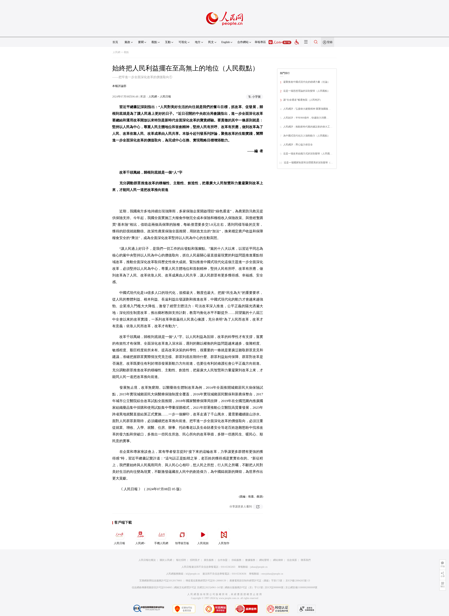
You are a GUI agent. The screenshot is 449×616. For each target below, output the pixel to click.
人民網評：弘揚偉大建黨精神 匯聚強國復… (307, 108)
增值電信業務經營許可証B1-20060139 (206, 580)
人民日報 (119, 543)
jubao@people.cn (258, 567)
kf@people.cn (193, 573)
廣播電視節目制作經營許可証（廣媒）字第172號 (255, 580)
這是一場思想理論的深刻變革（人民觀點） (306, 91)
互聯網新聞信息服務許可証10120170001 (160, 580)
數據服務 (250, 560)
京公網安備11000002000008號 (301, 587)
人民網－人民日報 (160, 96)
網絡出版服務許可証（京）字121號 (244, 587)
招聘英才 (195, 560)
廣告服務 (209, 560)
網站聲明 (264, 560)
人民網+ (140, 543)
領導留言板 (182, 543)
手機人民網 (161, 543)
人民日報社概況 (147, 560)
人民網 (116, 52)
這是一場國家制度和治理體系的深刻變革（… (308, 162)
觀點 (126, 52)
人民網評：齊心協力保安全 (298, 144)
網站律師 (278, 560)
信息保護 (292, 560)
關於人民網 (166, 560)
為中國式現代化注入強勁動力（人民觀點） (306, 135)
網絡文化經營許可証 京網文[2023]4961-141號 (198, 587)
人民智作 (223, 543)
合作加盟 (222, 560)
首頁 (115, 42)
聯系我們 (306, 560)
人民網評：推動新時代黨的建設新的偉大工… (307, 126)
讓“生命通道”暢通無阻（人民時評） (302, 100)
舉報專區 (260, 42)
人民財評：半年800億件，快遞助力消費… (306, 117)
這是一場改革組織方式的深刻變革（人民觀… (307, 153)
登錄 (330, 42)
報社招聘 (181, 560)
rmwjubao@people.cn (272, 573)
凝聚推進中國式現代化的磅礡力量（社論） (306, 82)
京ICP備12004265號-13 (298, 580)
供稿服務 (236, 560)
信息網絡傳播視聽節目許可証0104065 (152, 587)
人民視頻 (203, 543)
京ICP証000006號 (274, 587)
